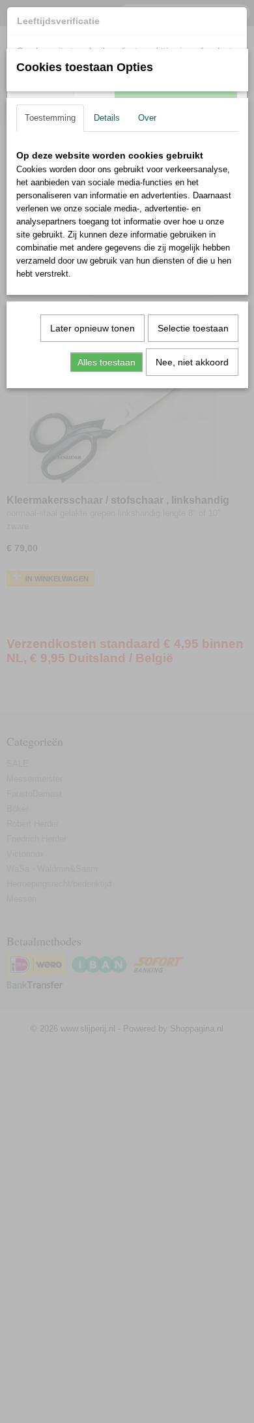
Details (107, 118)
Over (147, 118)
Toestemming (50, 118)
